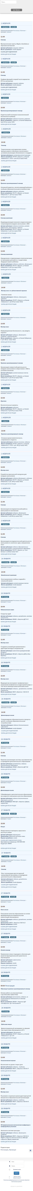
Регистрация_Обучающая (19, 30)
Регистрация (9, 986)
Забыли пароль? (17, 1177)
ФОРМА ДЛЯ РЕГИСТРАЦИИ (8, 54)
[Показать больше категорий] (30, 1150)
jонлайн (13, 813)
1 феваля (5, 98)
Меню (17, 10)
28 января (5, 972)
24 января (5, 559)
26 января (5, 662)
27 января (5, 810)
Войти (16, 1173)
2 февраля (5, 521)
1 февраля (5, 23)
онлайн (13, 27)
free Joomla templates (16, 1186)
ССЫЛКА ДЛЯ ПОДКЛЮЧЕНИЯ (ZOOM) (11, 840)
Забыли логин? (17, 1176)
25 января (5, 593)
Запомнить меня (17, 1169)
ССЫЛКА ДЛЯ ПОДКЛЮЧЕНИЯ (9, 884)
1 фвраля (5, 277)
